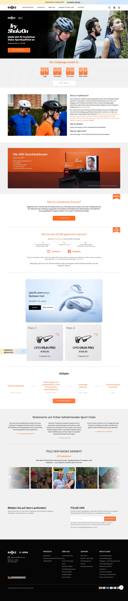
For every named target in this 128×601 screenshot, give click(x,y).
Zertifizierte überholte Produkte (52, 558)
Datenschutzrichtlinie (86, 527)
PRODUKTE (41, 7)
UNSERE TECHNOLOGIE (66, 7)
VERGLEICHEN (47, 561)
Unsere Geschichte (67, 555)
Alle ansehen (46, 555)
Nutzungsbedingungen (106, 563)
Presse (64, 563)
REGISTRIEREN (110, 518)
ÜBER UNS (51, 7)
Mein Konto (84, 555)
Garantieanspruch (86, 561)
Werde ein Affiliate (67, 566)
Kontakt (83, 563)
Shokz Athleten (66, 577)
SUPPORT (81, 7)
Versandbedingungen (105, 555)
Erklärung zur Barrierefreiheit (107, 574)
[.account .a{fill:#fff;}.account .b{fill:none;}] (114, 8)
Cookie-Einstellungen (105, 572)
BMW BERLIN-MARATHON (54, 2)
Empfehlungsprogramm (69, 569)
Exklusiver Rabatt (67, 572)
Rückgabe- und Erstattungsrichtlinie (109, 561)
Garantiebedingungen (105, 558)
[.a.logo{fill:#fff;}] (12, 7)
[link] (18, 552)
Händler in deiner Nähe (87, 558)
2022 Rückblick (84, 107)
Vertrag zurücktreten (87, 566)
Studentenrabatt (66, 574)
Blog (63, 558)
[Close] (99, 282)
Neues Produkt (28, 7)
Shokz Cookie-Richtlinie (106, 577)
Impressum (102, 569)
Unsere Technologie (67, 561)
